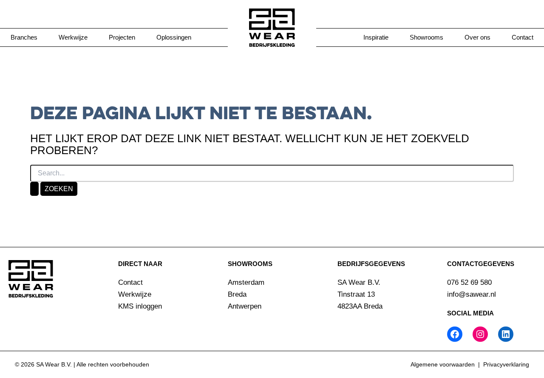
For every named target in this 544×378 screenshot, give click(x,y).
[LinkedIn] (505, 334)
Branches (24, 37)
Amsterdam (246, 282)
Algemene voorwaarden (443, 364)
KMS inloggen (140, 306)
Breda (237, 294)
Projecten (122, 37)
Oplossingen (173, 37)
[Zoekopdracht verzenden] (34, 189)
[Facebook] (454, 334)
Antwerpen (244, 306)
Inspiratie (375, 37)
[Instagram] (480, 334)
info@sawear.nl (471, 294)
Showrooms (426, 37)
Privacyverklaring (506, 364)
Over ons (477, 37)
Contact (522, 37)
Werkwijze (73, 37)
